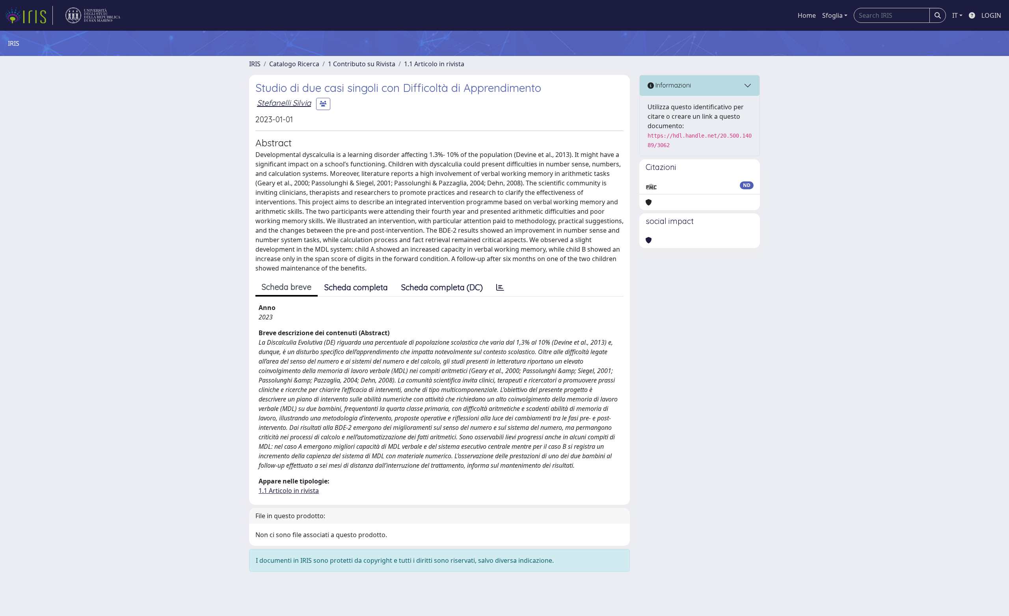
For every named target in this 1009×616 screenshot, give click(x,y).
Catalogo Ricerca (294, 64)
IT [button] (955, 15)
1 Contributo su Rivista (361, 64)
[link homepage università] (93, 15)
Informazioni (672, 85)
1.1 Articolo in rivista (434, 64)
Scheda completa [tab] (356, 287)
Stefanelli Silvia (284, 103)
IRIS (255, 64)
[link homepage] (29, 15)
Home (807, 15)
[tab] (500, 287)
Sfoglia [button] (832, 15)
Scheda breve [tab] (286, 287)
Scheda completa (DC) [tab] (442, 287)
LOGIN (991, 15)
